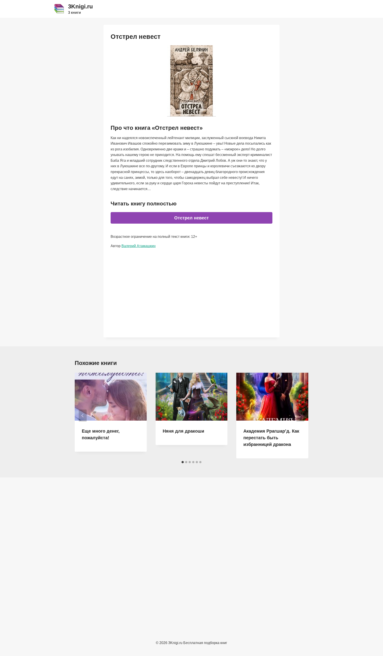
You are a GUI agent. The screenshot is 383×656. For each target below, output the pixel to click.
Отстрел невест (191, 217)
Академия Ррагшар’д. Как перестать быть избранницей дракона (271, 438)
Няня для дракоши (183, 431)
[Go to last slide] (83, 416)
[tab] (183, 462)
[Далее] (300, 416)
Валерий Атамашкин (138, 246)
